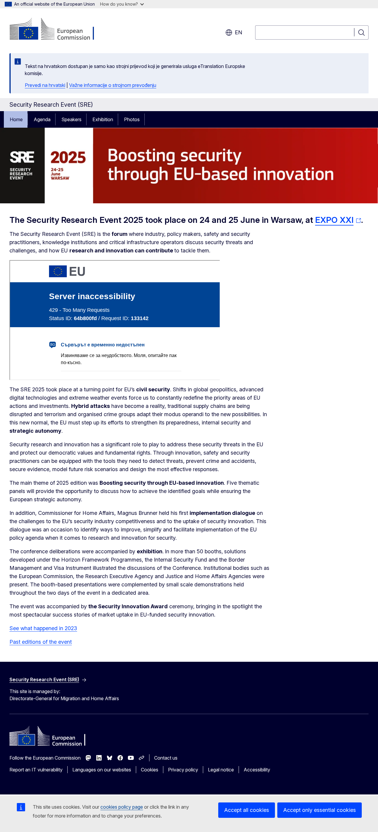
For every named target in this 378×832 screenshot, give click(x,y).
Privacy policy (183, 770)
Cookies (149, 770)
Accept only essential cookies (319, 810)
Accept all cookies (246, 810)
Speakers (71, 119)
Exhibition (102, 119)
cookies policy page (121, 807)
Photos (132, 119)
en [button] (238, 32)
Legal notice (221, 770)
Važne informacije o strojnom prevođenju (112, 85)
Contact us (165, 758)
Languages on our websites (101, 770)
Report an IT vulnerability (36, 770)
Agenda (42, 119)
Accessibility (257, 770)
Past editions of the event (40, 642)
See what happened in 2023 (43, 628)
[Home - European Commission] (57, 29)
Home (16, 119)
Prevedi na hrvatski (45, 85)
